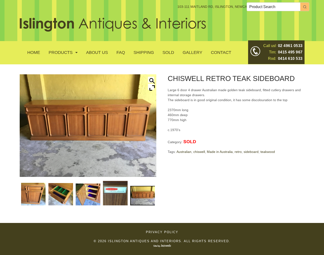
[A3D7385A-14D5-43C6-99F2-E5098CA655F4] (60, 194)
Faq (120, 52)
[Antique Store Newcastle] (113, 29)
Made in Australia (220, 152)
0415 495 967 (290, 52)
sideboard (251, 152)
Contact (221, 52)
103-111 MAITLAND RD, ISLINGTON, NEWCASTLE (216, 7)
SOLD (168, 52)
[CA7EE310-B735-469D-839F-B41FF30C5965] (33, 194)
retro (238, 152)
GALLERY (192, 52)
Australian (183, 152)
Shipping (144, 52)
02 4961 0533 (290, 46)
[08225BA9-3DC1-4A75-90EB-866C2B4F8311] (142, 195)
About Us (97, 52)
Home (33, 52)
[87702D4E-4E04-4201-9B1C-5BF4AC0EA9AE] (115, 193)
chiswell (199, 152)
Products (61, 52)
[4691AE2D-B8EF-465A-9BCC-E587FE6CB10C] (88, 194)
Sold (189, 141)
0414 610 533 (290, 59)
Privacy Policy (162, 232)
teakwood (267, 152)
